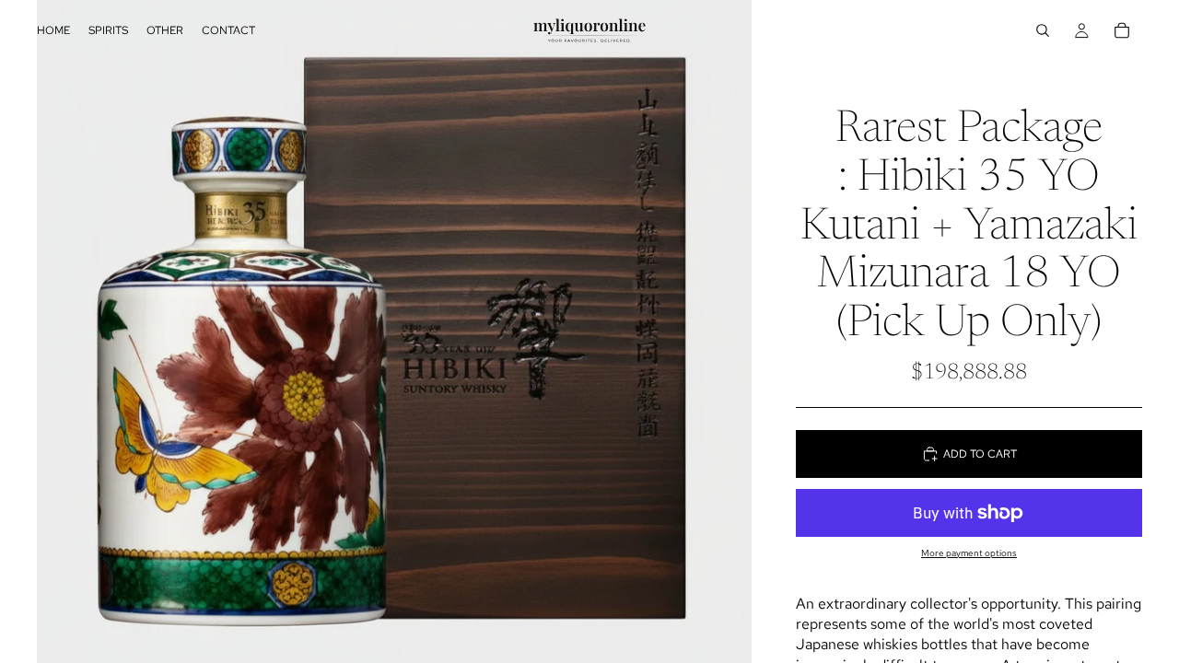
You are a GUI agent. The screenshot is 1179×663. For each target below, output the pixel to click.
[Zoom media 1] (394, 331)
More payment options (969, 553)
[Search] (1042, 30)
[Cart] (1122, 30)
